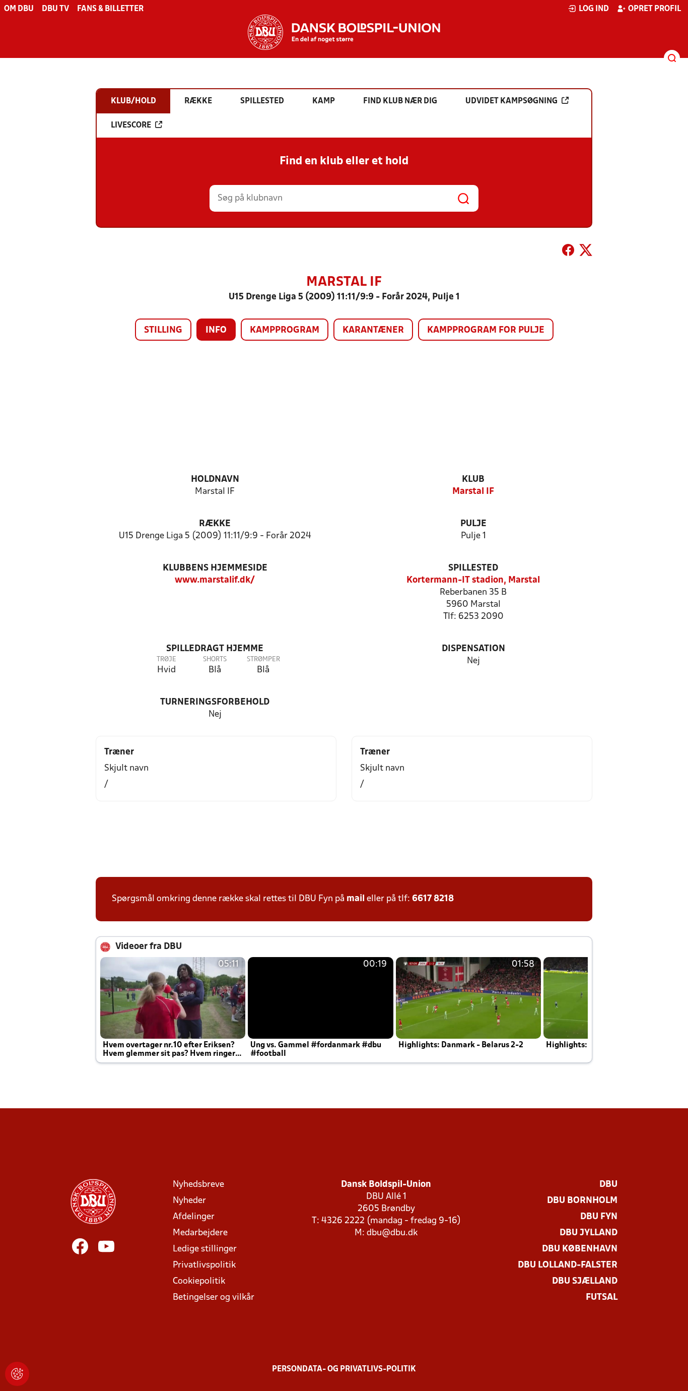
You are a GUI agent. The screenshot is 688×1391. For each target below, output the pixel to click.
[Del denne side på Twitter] (585, 252)
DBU (608, 1184)
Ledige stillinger (205, 1249)
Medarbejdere (200, 1233)
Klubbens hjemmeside (215, 568)
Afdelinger (194, 1217)
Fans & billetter (110, 9)
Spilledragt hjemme (214, 649)
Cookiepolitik (199, 1281)
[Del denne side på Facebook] (568, 252)
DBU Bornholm (582, 1200)
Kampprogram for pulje (485, 330)
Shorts (215, 659)
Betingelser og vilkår (213, 1297)
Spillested (473, 568)
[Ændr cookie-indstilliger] (17, 1374)
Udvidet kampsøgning (511, 101)
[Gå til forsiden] (344, 32)
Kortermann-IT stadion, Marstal (473, 580)
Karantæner (373, 330)
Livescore (131, 125)
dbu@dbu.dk (392, 1233)
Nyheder (189, 1200)
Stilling (163, 330)
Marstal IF (473, 491)
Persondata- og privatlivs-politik (344, 1369)
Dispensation (473, 649)
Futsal (601, 1297)
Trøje (166, 659)
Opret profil (654, 9)
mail (356, 899)
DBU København (579, 1249)
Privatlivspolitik (204, 1265)
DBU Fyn (598, 1217)
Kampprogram (284, 330)
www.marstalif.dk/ (215, 580)
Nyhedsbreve (198, 1184)
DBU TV (55, 9)
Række (215, 524)
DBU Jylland (588, 1233)
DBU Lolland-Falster (567, 1265)
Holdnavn (215, 479)
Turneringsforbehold (214, 702)
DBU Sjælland (584, 1281)
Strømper (263, 659)
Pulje (473, 524)
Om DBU (19, 9)
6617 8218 (433, 899)
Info (216, 330)
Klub (473, 479)
